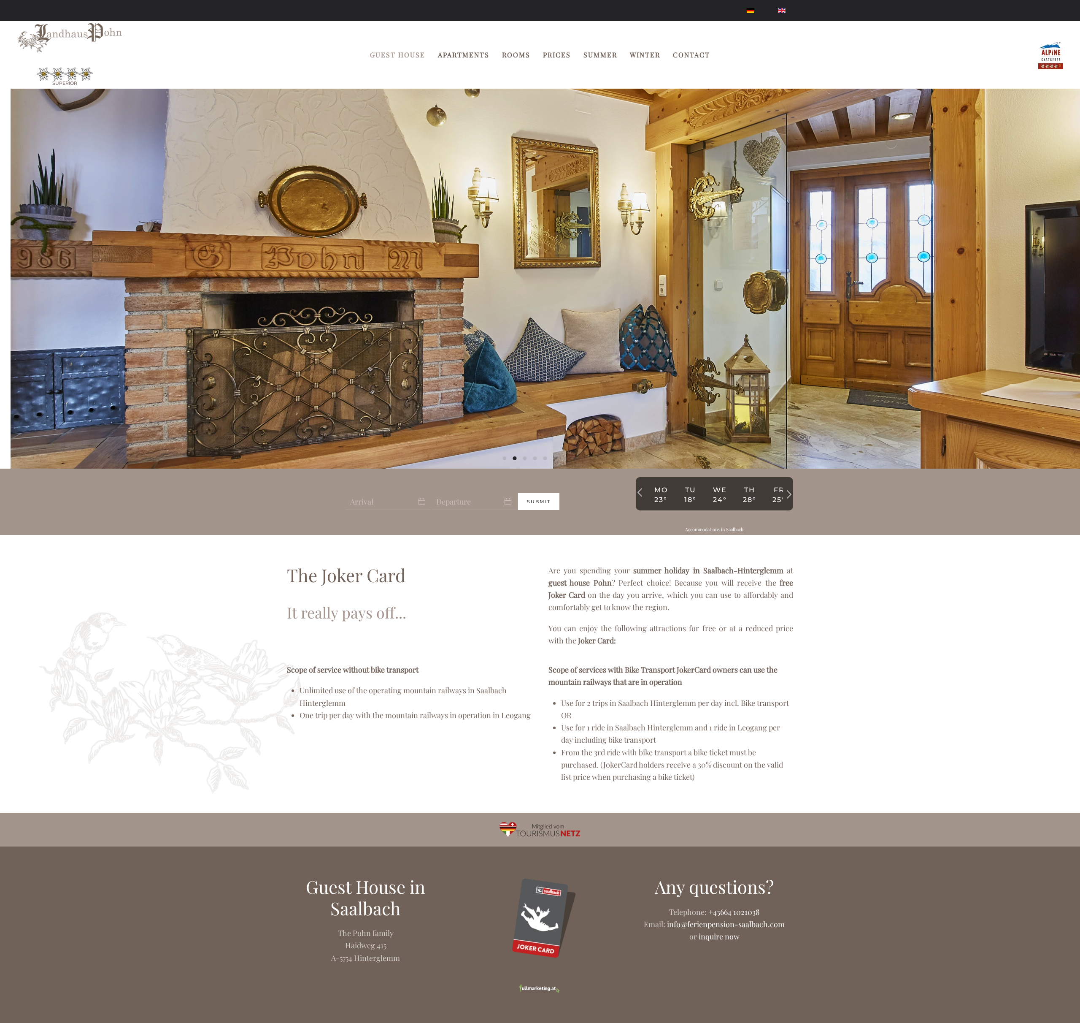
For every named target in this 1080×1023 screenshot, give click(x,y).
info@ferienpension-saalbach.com (726, 924)
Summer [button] (600, 54)
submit (539, 502)
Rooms (516, 54)
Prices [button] (557, 54)
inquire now (719, 936)
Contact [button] (691, 54)
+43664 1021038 (733, 912)
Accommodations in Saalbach (714, 529)
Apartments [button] (463, 54)
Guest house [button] (397, 54)
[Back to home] (69, 38)
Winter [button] (645, 54)
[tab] (505, 458)
